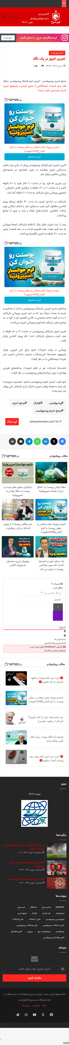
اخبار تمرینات (57, 53)
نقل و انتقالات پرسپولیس (53, 925)
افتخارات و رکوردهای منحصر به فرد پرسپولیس (27, 864)
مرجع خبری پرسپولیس (49, 410)
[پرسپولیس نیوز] (43, 17)
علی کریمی (46, 913)
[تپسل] (6, 100)
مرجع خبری (18, 403)
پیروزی (30, 931)
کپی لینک (12, 422)
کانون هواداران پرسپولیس (53, 937)
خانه (44, 1006)
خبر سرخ (21, 907)
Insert (66, 1043)
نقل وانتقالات (18, 919)
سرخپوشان (60, 913)
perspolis (60, 907)
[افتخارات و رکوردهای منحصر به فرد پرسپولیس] (56, 868)
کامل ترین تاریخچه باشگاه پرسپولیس (25, 879)
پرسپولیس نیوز (44, 931)
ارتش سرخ (46, 907)
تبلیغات (36, 1006)
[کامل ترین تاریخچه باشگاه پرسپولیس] (56, 883)
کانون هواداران (16, 931)
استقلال (33, 907)
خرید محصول (34, 157)
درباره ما (26, 1006)
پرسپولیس (55, 403)
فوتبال (37, 403)
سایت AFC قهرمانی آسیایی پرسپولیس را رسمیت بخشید (23, 847)
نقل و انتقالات (34, 919)
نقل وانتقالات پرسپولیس (27, 925)
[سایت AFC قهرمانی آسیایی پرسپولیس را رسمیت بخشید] (56, 850)
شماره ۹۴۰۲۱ (35, 794)
